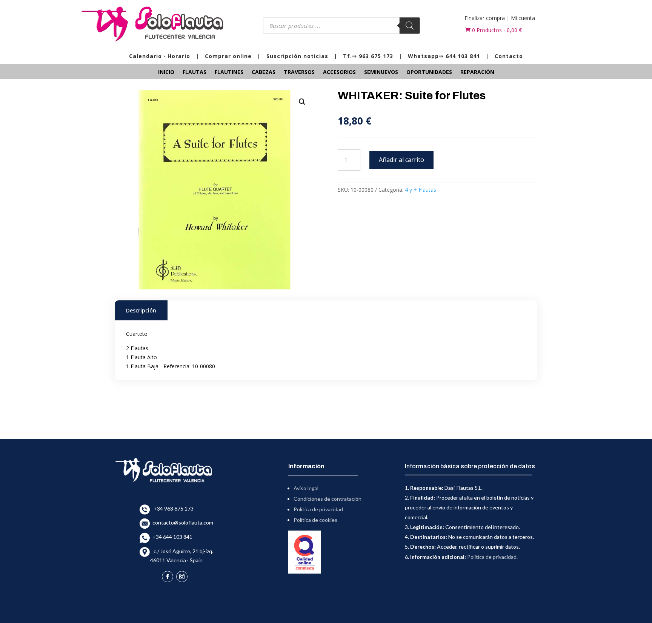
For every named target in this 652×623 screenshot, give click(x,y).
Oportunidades (429, 72)
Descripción (141, 310)
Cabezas (263, 72)
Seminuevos (381, 72)
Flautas (194, 72)
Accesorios (339, 72)
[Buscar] (409, 25)
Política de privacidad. (492, 557)
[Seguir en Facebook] (167, 576)
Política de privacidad (318, 509)
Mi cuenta (523, 18)
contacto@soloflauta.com (181, 522)
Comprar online (228, 56)
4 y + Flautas (420, 189)
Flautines (229, 72)
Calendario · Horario (159, 56)
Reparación (477, 72)
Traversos (299, 72)
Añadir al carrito (401, 159)
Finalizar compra (484, 18)
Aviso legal (306, 488)
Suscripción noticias (297, 56)
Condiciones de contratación (327, 498)
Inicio (166, 72)
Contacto (509, 56)
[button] (302, 102)
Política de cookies (315, 520)
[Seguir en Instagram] (182, 576)
